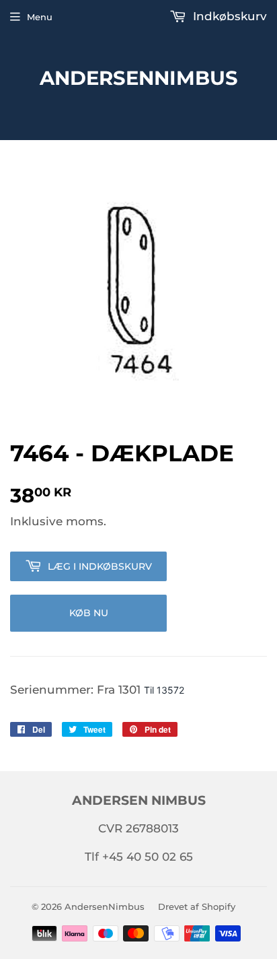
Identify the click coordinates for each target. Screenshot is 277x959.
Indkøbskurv (228, 16)
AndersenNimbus (139, 77)
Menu (39, 16)
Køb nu (88, 613)
